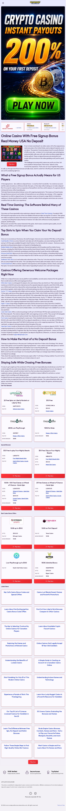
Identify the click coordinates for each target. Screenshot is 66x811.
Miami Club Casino (51, 464)
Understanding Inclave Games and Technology (49, 678)
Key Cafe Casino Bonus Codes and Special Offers (16, 593)
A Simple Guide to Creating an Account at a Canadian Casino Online (49, 662)
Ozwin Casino (49, 411)
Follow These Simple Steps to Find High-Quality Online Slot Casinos (16, 746)
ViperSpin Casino (6, 326)
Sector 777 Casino (6, 291)
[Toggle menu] (3, 3)
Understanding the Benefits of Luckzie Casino (16, 661)
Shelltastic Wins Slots (7, 259)
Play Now (12, 164)
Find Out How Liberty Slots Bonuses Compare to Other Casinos (49, 610)
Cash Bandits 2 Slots (7, 241)
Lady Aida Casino (6, 312)
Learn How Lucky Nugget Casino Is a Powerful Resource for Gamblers (49, 695)
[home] (35, 5)
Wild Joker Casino (6, 283)
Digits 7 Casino (5, 303)
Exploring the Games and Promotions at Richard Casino (17, 644)
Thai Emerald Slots (6, 263)
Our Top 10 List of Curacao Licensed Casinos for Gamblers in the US (16, 713)
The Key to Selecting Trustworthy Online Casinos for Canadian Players (16, 628)
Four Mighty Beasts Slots (19, 458)
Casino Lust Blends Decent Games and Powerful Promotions (49, 593)
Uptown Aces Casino (18, 409)
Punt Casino (4, 318)
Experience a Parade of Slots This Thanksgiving (16, 695)
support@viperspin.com (21, 334)
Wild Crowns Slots (26, 128)
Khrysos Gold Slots (6, 253)
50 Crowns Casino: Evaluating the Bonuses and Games (49, 712)
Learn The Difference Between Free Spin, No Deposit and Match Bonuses (16, 730)
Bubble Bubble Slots (7, 247)
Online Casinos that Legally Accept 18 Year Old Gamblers (49, 644)
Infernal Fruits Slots (44, 128)
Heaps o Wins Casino (19, 436)
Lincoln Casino (17, 498)
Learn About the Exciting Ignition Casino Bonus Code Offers (16, 610)
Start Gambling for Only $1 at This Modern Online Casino (16, 678)
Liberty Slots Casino (18, 461)
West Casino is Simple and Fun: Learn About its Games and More (49, 746)
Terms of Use (61, 805)
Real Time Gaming (46, 213)
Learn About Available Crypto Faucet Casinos (49, 627)
